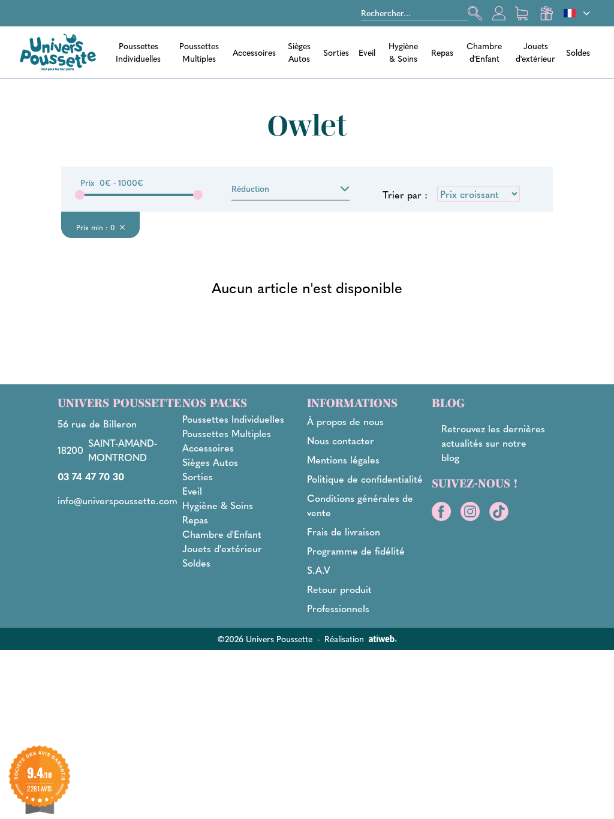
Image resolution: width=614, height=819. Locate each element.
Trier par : (405, 194)
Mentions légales (343, 459)
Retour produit (339, 589)
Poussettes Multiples (199, 52)
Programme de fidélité (356, 551)
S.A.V (318, 570)
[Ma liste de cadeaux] (547, 13)
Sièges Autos (299, 52)
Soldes (578, 52)
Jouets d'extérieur (535, 52)
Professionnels (338, 608)
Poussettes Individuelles (138, 52)
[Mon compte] (499, 13)
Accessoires (254, 52)
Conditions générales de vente (360, 505)
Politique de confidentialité (365, 479)
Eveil (367, 52)
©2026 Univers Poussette (264, 639)
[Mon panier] (523, 13)
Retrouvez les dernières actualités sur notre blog (493, 442)
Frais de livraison (343, 531)
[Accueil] (58, 52)
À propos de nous (345, 421)
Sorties (336, 52)
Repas (442, 52)
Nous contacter (340, 440)
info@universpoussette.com (117, 500)
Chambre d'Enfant (484, 52)
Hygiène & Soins (403, 52)
